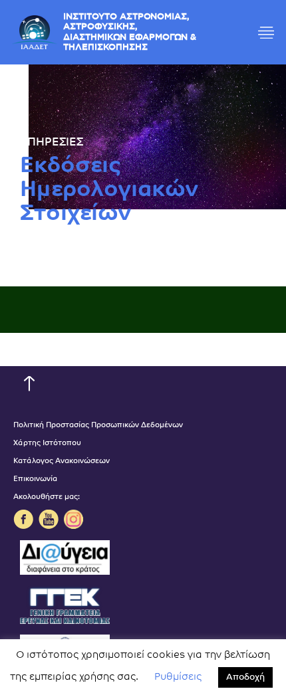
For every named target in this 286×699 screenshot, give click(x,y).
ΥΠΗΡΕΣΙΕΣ (51, 142)
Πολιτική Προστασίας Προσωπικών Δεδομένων (98, 425)
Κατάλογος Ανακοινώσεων (61, 461)
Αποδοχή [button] (245, 677)
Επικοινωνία (35, 479)
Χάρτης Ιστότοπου (47, 443)
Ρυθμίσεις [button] (178, 677)
